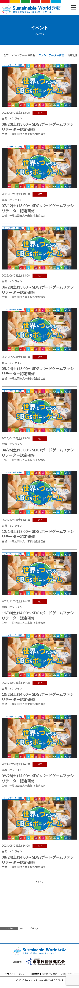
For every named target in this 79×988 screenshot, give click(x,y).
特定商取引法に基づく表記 (44, 974)
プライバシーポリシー (16, 974)
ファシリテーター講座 (51, 55)
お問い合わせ (67, 974)
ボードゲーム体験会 (23, 55)
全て (6, 55)
